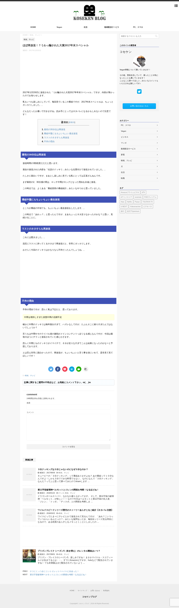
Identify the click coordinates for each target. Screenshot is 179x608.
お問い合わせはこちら (139, 106)
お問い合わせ (95, 591)
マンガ (61, 493)
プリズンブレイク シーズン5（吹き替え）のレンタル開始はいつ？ (69, 551)
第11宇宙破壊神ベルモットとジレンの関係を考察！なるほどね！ (68, 490)
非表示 (72, 122)
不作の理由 (49, 141)
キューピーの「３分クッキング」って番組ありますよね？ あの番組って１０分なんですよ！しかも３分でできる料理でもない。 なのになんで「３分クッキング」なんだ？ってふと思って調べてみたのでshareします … (76, 478)
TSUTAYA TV (148, 202)
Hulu (122, 202)
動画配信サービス (111, 27)
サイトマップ (82, 591)
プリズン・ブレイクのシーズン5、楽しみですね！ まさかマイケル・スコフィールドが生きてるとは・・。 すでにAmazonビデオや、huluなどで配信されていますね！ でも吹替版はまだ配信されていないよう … (75, 560)
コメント (30, 412)
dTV (143, 192)
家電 (123, 155)
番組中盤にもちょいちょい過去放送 (61, 133)
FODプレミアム (150, 197)
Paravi (137, 202)
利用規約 (106, 591)
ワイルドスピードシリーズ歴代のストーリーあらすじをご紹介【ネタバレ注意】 (75, 510)
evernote (138, 197)
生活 (85, 27)
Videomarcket (135, 207)
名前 (28, 403)
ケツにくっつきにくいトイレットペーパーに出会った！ (54, 571)
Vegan (59, 27)
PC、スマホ (138, 27)
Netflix (129, 202)
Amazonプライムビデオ (130, 192)
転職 (123, 178)
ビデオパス (147, 207)
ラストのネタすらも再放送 (56, 137)
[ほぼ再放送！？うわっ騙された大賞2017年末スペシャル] (71, 369)
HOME (33, 27)
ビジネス (124, 137)
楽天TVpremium (133, 211)
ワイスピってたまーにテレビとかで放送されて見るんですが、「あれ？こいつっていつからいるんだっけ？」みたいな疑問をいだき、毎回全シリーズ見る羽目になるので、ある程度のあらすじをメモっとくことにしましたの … (75, 519)
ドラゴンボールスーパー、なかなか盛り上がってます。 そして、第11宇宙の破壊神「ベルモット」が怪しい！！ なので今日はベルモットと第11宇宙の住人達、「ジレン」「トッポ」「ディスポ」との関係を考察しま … (76, 499)
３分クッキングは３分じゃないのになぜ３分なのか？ (63, 469)
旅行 (122, 211)
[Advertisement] (68, 72)
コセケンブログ (89, 597)
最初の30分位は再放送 (54, 129)
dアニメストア (126, 197)
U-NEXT (124, 207)
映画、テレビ (30, 376)
